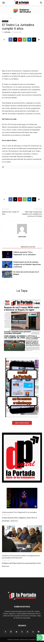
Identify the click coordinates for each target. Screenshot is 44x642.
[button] (3, 3)
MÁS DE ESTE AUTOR (28, 247)
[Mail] (16, 632)
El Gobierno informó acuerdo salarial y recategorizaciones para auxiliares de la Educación (21, 557)
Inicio (3, 18)
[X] (15, 40)
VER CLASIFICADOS (22, 423)
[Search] (41, 3)
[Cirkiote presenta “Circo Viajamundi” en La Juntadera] (7, 254)
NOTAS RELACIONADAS (11, 247)
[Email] (34, 40)
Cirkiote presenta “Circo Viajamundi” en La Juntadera (19, 512)
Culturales (10, 18)
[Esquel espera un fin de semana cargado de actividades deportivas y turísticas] (7, 264)
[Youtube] (39, 632)
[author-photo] (22, 234)
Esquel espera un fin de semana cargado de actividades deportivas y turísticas (27, 264)
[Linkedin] (29, 40)
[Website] (27, 632)
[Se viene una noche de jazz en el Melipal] (7, 274)
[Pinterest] (20, 40)
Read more (14, 521)
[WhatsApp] (25, 40)
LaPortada (7, 32)
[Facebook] (10, 40)
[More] (39, 40)
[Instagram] (11, 632)
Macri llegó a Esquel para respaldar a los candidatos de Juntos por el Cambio (32, 214)
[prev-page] (3, 282)
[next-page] (6, 282)
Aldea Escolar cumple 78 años (10, 213)
